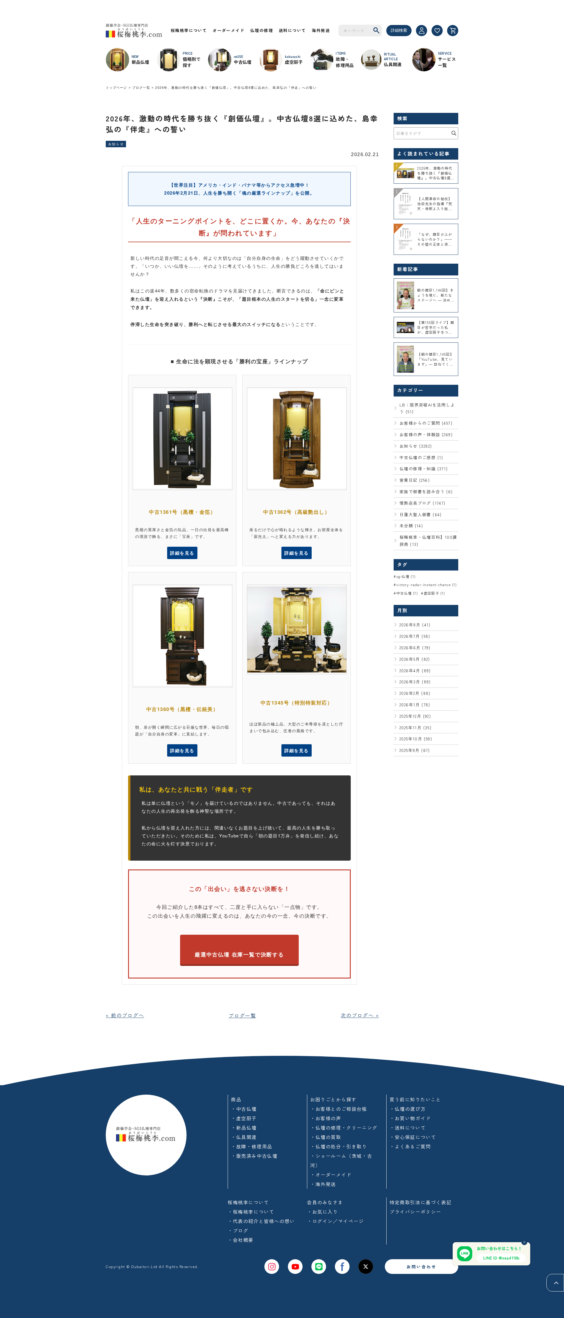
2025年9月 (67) (415, 750)
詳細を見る (182, 553)
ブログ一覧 (141, 87)
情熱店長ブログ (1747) (423, 503)
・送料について (408, 1127)
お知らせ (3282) (416, 446)
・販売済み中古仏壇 (254, 1155)
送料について (292, 30)
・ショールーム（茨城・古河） (341, 1160)
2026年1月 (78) (415, 704)
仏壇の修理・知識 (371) (424, 468)
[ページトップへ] (555, 1283)
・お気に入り (322, 1211)
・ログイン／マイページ (335, 1221)
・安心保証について (413, 1136)
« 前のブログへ (125, 1015)
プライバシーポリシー (415, 1211)
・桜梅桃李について (251, 1211)
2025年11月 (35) (416, 727)
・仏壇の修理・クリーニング (343, 1127)
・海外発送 (323, 1183)
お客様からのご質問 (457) (426, 423)
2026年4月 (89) (415, 670)
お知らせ (116, 143)
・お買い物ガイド (410, 1118)
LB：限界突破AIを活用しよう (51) (427, 408)
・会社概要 (241, 1239)
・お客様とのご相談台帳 (338, 1108)
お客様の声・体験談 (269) (426, 434)
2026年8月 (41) (415, 625)
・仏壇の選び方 (408, 1108)
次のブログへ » (360, 1015)
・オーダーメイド (331, 1174)
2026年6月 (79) (415, 647)
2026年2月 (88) (415, 693)
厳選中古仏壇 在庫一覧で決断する (239, 954)
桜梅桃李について (189, 30)
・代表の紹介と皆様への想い (261, 1221)
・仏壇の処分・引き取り (338, 1146)
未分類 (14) (411, 525)
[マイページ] (421, 30)
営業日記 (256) (415, 480)
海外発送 (321, 30)
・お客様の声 (325, 1118)
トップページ (116, 87)
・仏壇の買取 (325, 1136)
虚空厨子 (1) (434, 593)
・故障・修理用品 (251, 1146)
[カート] (452, 30)
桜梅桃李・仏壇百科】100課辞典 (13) (428, 540)
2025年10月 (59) (416, 739)
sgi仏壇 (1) (406, 576)
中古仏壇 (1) (407, 593)
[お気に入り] (437, 30)
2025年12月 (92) (415, 716)
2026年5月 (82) (415, 659)
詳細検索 (399, 30)
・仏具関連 (244, 1136)
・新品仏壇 (244, 1127)
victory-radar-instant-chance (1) (426, 584)
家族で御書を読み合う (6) (426, 491)
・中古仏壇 (244, 1108)
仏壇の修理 (261, 30)
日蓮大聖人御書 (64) (421, 514)
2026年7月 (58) (415, 636)
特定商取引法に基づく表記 (420, 1202)
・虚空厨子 (244, 1118)
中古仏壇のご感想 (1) (421, 457)
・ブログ (238, 1230)
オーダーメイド (228, 30)
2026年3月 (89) (415, 682)
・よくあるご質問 (410, 1146)
